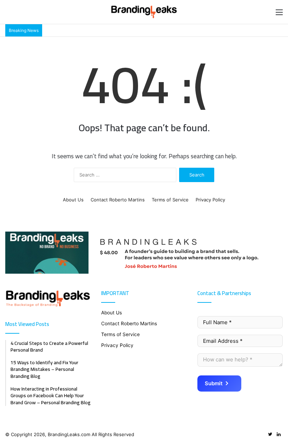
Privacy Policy (210, 199)
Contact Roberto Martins (118, 199)
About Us (73, 199)
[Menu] (279, 14)
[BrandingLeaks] (144, 12)
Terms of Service (170, 199)
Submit (214, 383)
